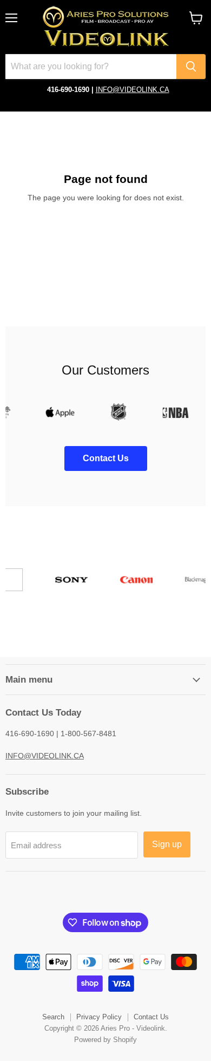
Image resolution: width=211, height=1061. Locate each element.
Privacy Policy (99, 1017)
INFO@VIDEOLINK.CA (132, 90)
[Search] (191, 66)
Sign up (167, 844)
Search (53, 1017)
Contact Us (151, 1017)
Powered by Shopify (105, 1040)
